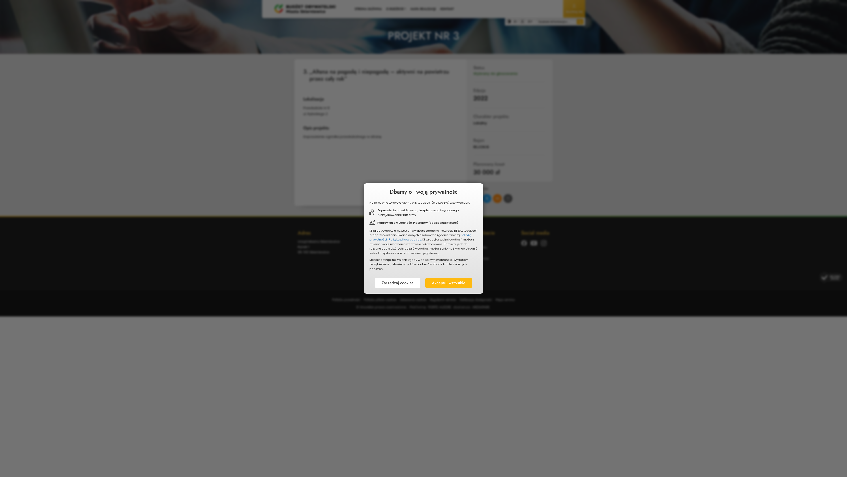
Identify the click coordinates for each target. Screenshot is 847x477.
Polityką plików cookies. (405, 239)
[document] (423, 238)
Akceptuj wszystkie (448, 283)
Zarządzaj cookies (398, 283)
